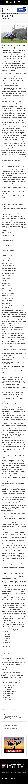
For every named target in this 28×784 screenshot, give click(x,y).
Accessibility (4, 778)
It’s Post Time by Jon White (6, 709)
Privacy (20, 775)
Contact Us (12, 778)
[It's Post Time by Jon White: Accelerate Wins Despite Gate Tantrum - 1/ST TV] (14, 2)
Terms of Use (13, 775)
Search (21, 9)
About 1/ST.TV (4, 775)
